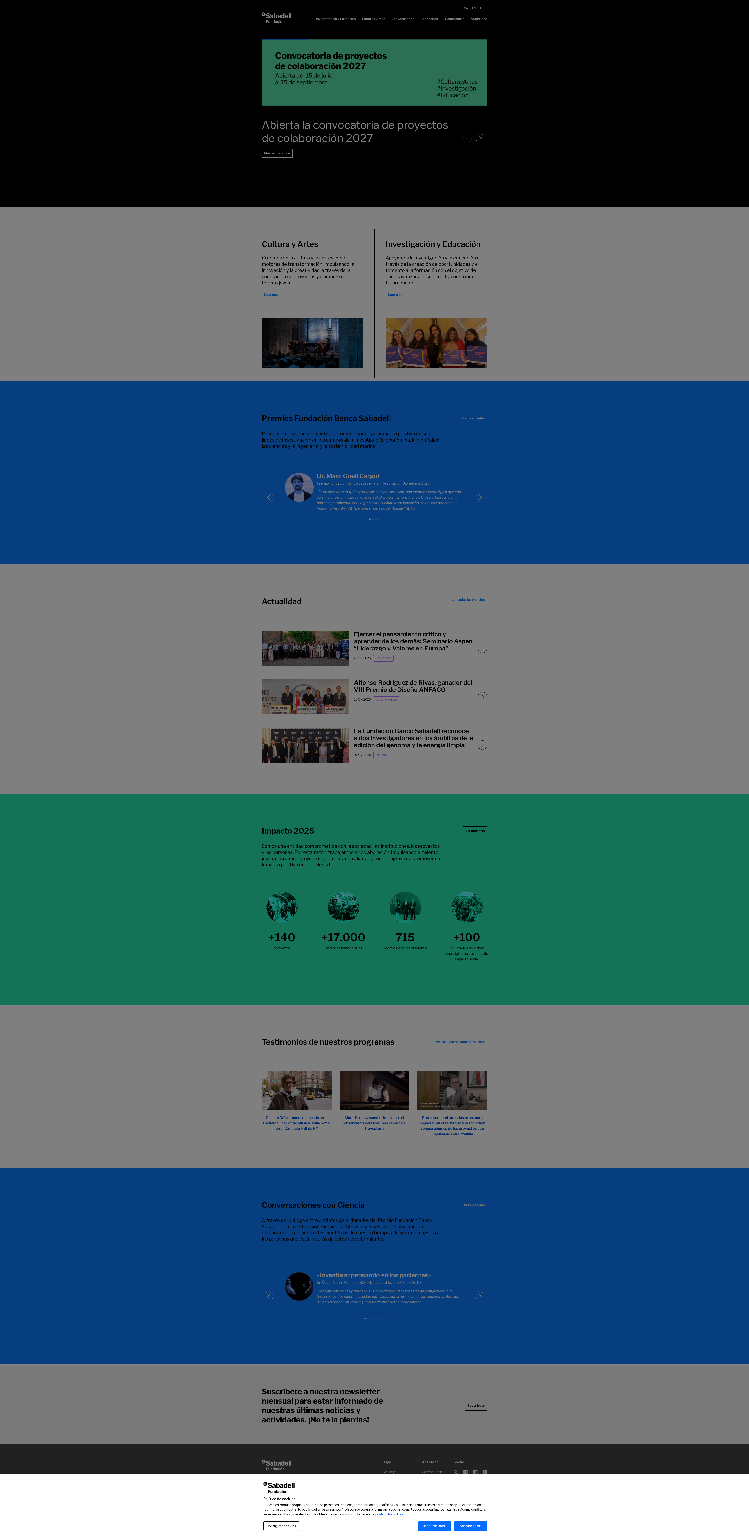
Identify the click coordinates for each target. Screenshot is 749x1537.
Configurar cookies (281, 1526)
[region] (374, 1505)
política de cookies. (389, 1514)
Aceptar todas (470, 1526)
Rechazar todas (434, 1526)
